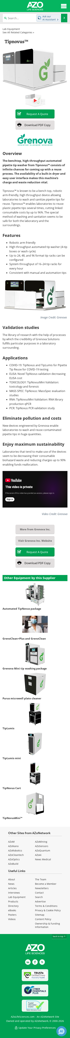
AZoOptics (14, 859)
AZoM (11, 841)
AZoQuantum (42, 850)
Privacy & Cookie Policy (48, 910)
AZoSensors (41, 846)
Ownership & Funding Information (47, 925)
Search (39, 897)
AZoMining (41, 841)
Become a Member (45, 883)
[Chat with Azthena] (61, 1031)
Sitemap (39, 914)
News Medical (43, 859)
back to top (58, 936)
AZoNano (13, 846)
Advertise (40, 901)
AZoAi (38, 855)
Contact (39, 892)
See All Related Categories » (18, 32)
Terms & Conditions (46, 906)
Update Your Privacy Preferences (37, 1027)
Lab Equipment (11, 29)
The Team (40, 879)
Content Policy (43, 919)
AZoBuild (13, 863)
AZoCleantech (16, 855)
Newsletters (42, 888)
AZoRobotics (15, 850)
